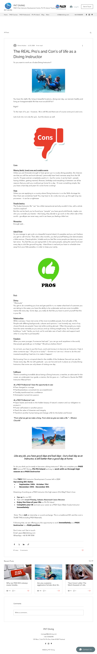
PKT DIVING (19, 5)
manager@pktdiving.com (49, 634)
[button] (91, 32)
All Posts (6, 32)
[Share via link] (28, 544)
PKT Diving (48, 629)
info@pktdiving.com (63, 15)
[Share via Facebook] (14, 544)
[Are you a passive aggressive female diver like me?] (48, 572)
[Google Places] (92, 15)
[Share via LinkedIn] (24, 544)
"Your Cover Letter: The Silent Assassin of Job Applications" (77, 584)
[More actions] (82, 45)
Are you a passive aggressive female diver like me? (48, 584)
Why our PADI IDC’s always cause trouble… (17, 584)
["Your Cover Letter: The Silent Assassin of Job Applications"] (79, 572)
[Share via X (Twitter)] (19, 544)
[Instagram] (89, 15)
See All (91, 561)
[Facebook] (86, 15)
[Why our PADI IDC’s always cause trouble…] (17, 572)
